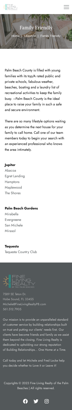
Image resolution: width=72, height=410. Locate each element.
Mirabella (11, 214)
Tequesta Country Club (21, 251)
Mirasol (10, 230)
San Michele (14, 225)
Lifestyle (30, 36)
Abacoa (10, 170)
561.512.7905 (12, 309)
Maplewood (13, 187)
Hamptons (12, 181)
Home (15, 36)
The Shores (13, 193)
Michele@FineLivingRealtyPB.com (24, 304)
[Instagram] (46, 401)
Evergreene (13, 219)
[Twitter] (36, 401)
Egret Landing (15, 176)
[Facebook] (25, 401)
